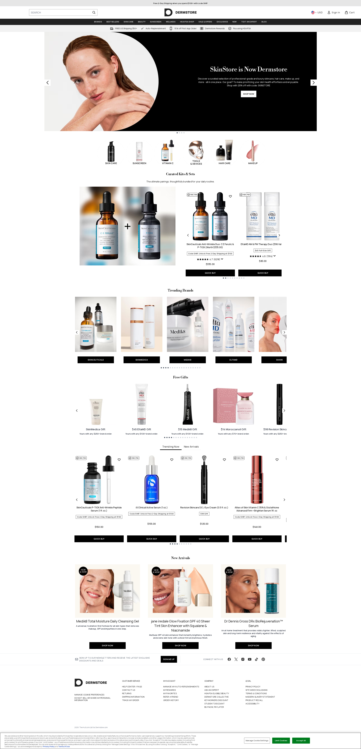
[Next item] (284, 499)
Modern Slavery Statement (260, 696)
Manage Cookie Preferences (89, 695)
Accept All (301, 740)
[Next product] (279, 235)
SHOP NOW (248, 94)
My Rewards (169, 690)
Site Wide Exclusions (257, 690)
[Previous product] (188, 235)
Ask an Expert (211, 690)
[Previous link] (76, 332)
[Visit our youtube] (249, 659)
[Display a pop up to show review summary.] (222, 259)
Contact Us (128, 690)
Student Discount (214, 703)
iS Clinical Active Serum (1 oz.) (152, 507)
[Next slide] (314, 83)
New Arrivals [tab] (191, 446)
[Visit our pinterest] (263, 659)
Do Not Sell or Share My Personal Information (92, 699)
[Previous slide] (47, 83)
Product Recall (254, 700)
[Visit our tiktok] (256, 659)
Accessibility (252, 703)
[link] (334, 12)
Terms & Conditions (256, 693)
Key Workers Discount (216, 700)
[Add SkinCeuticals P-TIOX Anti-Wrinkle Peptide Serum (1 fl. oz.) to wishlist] (119, 459)
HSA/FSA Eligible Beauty (216, 693)
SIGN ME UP (169, 659)
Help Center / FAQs (132, 686)
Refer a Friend (170, 696)
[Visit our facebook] (229, 659)
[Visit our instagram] (242, 659)
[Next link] (284, 332)
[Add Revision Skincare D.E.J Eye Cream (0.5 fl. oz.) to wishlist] (224, 459)
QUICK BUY (210, 273)
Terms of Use (64, 746)
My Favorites (170, 693)
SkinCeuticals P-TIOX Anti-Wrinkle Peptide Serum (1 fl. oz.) (99, 509)
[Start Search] (94, 12)
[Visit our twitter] (236, 659)
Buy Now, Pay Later (214, 707)
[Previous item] (76, 499)
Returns (126, 693)
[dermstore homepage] (180, 12)
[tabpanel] (180, 499)
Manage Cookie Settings (257, 740)
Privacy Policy (253, 686)
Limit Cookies (281, 740)
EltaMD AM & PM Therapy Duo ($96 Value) (263, 244)
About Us (209, 686)
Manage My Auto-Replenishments (181, 686)
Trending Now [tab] (170, 446)
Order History (171, 700)
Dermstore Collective (216, 696)
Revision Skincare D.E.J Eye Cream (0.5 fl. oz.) (204, 507)
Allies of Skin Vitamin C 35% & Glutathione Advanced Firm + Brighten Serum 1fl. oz (257, 509)
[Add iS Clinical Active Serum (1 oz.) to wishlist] (171, 459)
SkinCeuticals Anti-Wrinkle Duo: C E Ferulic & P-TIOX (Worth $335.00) (210, 246)
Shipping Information (133, 696)
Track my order (130, 700)
